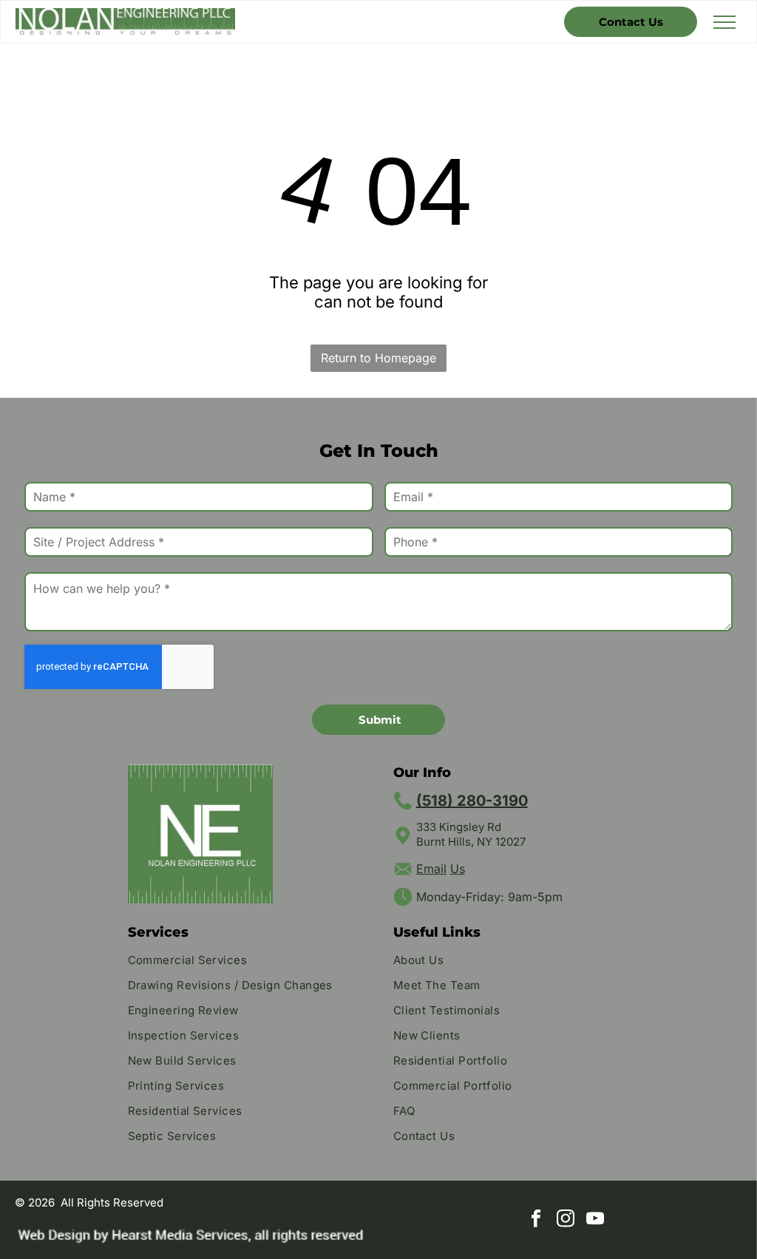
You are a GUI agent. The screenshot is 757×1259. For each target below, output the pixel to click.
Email (431, 868)
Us (457, 868)
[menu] (724, 22)
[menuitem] (246, 961)
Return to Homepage (378, 357)
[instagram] (566, 1220)
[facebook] (536, 1220)
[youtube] (595, 1220)
